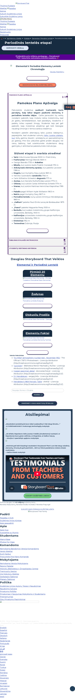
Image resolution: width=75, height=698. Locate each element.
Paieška (37, 395)
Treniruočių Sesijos (8, 571)
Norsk (2, 665)
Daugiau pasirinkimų (57, 72)
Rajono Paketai (6, 566)
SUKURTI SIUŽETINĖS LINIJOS (37, 496)
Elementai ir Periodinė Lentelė (42, 38)
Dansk (3, 657)
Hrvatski (3, 683)
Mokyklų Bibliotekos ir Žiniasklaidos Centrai (19, 569)
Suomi (3, 662)
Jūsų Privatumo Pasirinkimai (12, 599)
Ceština (3, 675)
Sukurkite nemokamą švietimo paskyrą (38, 58)
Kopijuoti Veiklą (15, 48)
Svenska (3, 659)
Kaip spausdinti (7, 523)
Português (4, 644)
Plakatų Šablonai (7, 579)
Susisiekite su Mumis (9, 533)
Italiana (3, 638)
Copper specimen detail (24, 371)
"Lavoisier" (18, 366)
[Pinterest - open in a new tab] (1, 619)
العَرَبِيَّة (2, 649)
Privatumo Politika (8, 591)
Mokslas (27, 38)
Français (3, 633)
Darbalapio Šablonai (9, 577)
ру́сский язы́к (6, 654)
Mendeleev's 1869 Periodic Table (28, 382)
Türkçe (3, 667)
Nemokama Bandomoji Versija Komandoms (19, 549)
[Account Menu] (6, 19)
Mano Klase (5, 539)
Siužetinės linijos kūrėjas (10, 521)
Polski (2, 670)
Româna (4, 673)
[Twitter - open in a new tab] (1, 616)
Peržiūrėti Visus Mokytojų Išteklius (37, 403)
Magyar (3, 681)
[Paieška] (11, 8)
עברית (2, 646)
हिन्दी (1, 651)
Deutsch (3, 636)
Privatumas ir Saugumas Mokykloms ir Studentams (22, 594)
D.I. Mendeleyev (20, 376)
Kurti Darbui (5, 554)
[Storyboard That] (22, 3)
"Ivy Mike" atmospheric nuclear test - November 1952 (37, 358)
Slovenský (4, 678)
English (3, 628)
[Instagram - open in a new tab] (1, 612)
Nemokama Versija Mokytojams (14, 563)
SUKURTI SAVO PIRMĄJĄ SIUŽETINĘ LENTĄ (37, 509)
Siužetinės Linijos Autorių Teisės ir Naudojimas (20, 586)
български (5, 686)
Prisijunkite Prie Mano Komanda (14, 557)
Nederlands (5, 641)
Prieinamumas (6, 597)
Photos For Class (7, 542)
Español (3, 630)
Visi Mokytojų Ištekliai (14, 38)
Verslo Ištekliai (6, 551)
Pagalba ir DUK (7, 518)
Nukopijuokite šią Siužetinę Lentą (37, 85)
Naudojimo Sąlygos (8, 589)
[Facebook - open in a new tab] (1, 609)
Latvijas (3, 694)
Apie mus (4, 530)
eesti (2, 697)
